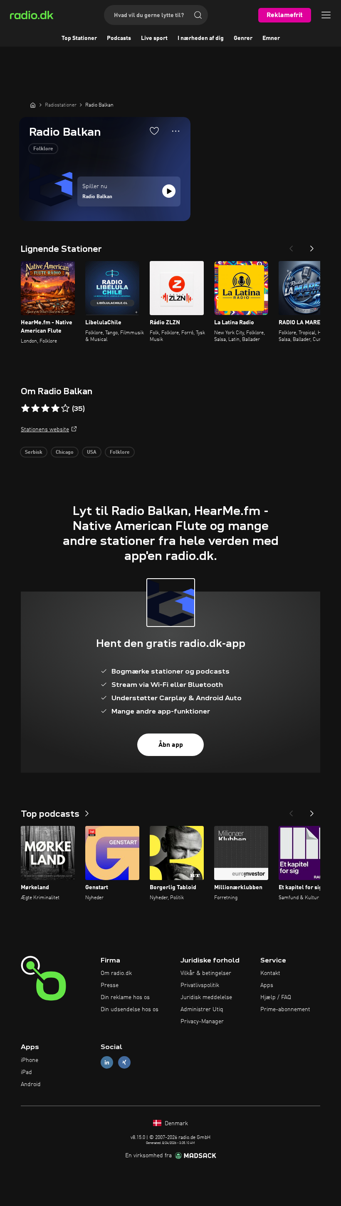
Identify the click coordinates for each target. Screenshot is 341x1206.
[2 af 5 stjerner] (35, 408)
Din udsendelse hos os (129, 1009)
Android (31, 1084)
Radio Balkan (97, 196)
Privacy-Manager (202, 1021)
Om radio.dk (116, 973)
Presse (110, 985)
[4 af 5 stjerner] (55, 408)
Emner (271, 38)
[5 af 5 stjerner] (65, 408)
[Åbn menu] (326, 15)
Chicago (65, 452)
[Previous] (291, 246)
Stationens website (45, 430)
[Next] (312, 246)
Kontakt (270, 973)
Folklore (43, 149)
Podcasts (119, 38)
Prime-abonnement (285, 1009)
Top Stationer (79, 38)
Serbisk (33, 452)
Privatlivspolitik (199, 985)
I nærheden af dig (201, 38)
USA (91, 452)
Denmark (175, 1123)
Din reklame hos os (125, 997)
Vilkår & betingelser (205, 973)
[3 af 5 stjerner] (45, 408)
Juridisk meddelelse (206, 997)
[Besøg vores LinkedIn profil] (107, 1062)
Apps (266, 985)
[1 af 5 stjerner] (25, 408)
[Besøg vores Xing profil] (124, 1062)
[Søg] (198, 15)
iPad (26, 1072)
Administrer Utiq (201, 1009)
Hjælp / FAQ (275, 997)
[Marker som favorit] (154, 130)
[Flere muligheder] (175, 131)
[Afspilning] (168, 191)
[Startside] (33, 105)
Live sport (154, 38)
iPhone (29, 1060)
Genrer (243, 38)
